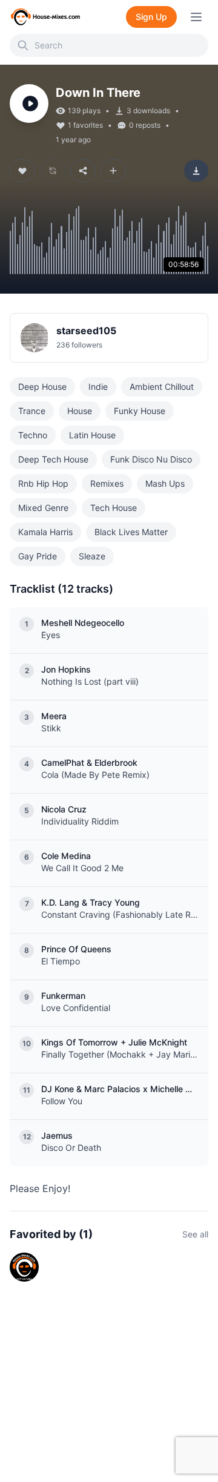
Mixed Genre (43, 507)
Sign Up (151, 17)
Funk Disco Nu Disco (151, 459)
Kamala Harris (45, 532)
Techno (32, 435)
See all (195, 1234)
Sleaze (92, 556)
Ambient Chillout (162, 386)
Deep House (42, 386)
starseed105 (86, 330)
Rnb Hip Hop (43, 483)
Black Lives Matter (131, 532)
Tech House (113, 507)
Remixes (107, 483)
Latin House (92, 435)
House (79, 411)
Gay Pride (37, 556)
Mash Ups (165, 483)
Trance (31, 411)
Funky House (139, 411)
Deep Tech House (53, 459)
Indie (98, 386)
